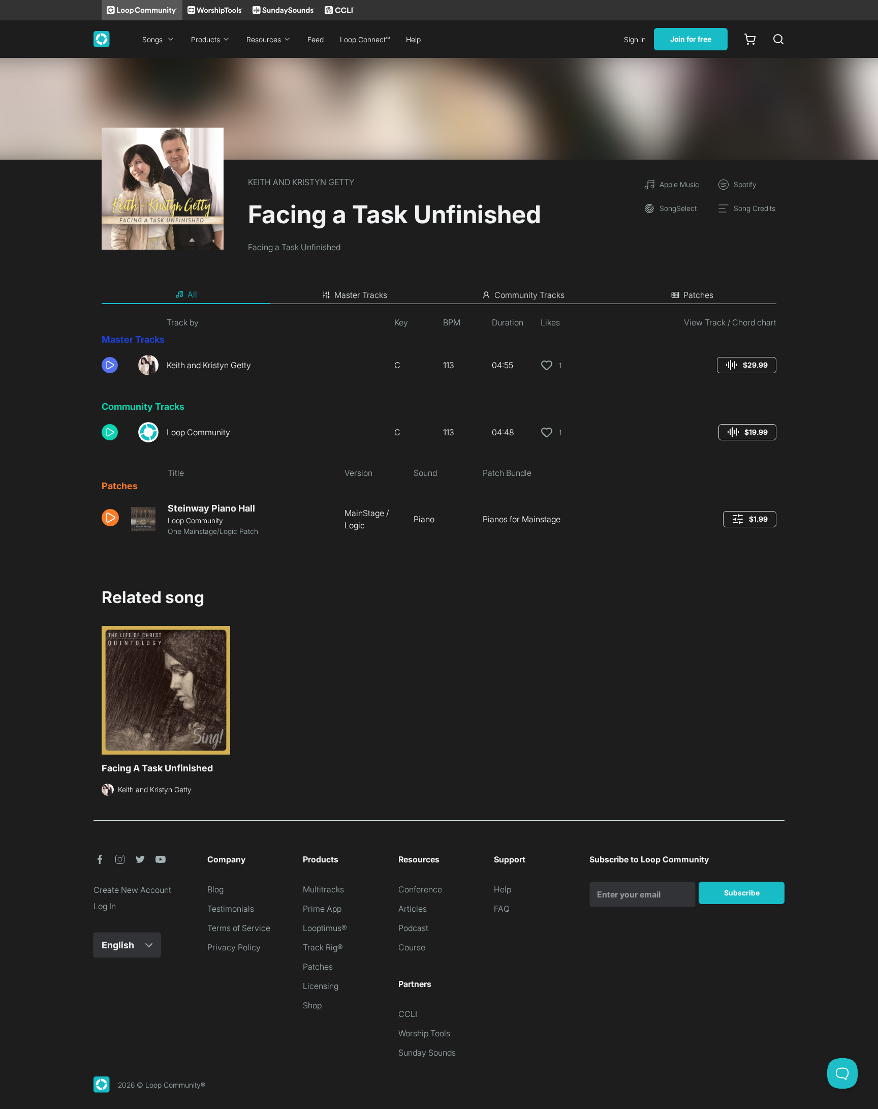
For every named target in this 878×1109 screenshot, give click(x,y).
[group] (746, 365)
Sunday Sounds (427, 1052)
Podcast (413, 928)
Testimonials (230, 909)
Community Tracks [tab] (529, 295)
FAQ (502, 909)
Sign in (635, 39)
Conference (420, 889)
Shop (312, 1005)
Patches (318, 967)
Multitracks (323, 889)
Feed (315, 39)
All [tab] (192, 294)
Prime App (322, 909)
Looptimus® (325, 928)
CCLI (407, 1014)
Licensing (320, 986)
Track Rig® (323, 947)
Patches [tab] (698, 295)
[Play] (110, 365)
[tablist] (439, 295)
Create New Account (132, 890)
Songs (152, 39)
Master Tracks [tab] (360, 295)
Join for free (690, 39)
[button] (116, 365)
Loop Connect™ (365, 39)
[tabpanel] (439, 430)
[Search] (778, 39)
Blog (215, 889)
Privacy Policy (234, 947)
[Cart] (750, 39)
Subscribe (742, 892)
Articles (412, 909)
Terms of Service (238, 928)
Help (413, 39)
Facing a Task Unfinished (294, 247)
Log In (104, 906)
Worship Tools (424, 1033)
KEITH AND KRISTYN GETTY (301, 182)
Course (411, 947)
